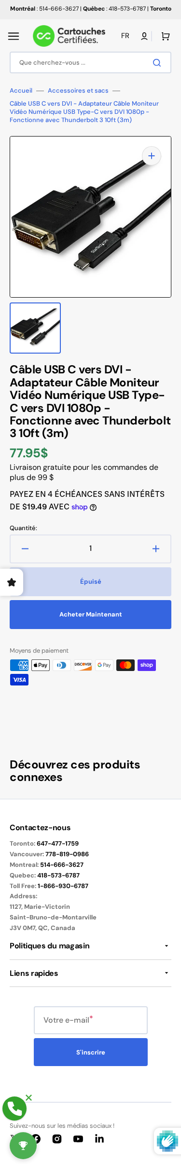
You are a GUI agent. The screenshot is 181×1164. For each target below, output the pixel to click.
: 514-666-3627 (44, 9)
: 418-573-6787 (114, 9)
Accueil (21, 91)
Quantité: (23, 528)
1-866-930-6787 (63, 886)
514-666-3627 (62, 865)
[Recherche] (158, 62)
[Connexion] (144, 36)
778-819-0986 (67, 854)
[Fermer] (28, 1097)
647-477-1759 (58, 843)
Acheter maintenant (90, 614)
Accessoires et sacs (78, 91)
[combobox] (90, 62)
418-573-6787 (58, 875)
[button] (13, 36)
